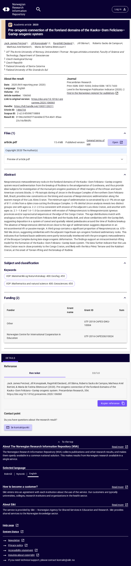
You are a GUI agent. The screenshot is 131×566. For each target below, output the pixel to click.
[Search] (38, 9)
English (33, 473)
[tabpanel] (65, 389)
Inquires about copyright (21, 555)
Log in (118, 9)
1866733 (21, 109)
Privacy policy (15, 545)
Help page (8, 525)
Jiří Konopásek (39, 43)
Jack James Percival (15, 43)
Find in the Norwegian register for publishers (90, 93)
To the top (67, 441)
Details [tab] (10, 358)
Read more (117, 446)
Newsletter (14, 540)
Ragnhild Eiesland (62, 43)
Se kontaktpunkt (20, 427)
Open (115, 142)
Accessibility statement (20, 550)
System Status (11, 531)
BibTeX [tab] (96, 373)
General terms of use (96, 142)
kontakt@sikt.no (66, 560)
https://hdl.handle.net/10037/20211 (34, 106)
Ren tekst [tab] (34, 373)
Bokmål (8, 474)
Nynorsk (20, 474)
